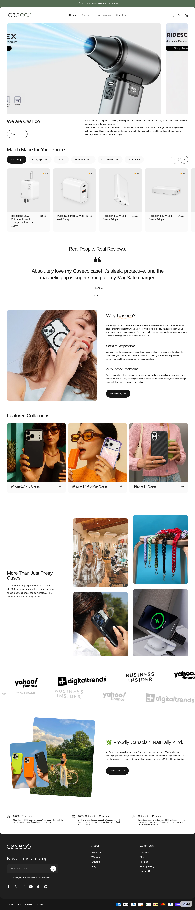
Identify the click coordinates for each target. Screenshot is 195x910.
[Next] (184, 160)
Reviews (144, 852)
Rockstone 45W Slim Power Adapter (161, 217)
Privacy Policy (147, 866)
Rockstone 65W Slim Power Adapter (115, 217)
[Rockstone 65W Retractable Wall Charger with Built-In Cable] (28, 190)
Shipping (95, 861)
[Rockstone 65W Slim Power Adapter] (120, 190)
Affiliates (144, 861)
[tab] (16, 160)
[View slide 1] (94, 295)
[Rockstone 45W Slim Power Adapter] (166, 190)
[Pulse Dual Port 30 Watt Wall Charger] (74, 190)
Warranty (95, 857)
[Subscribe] (53, 869)
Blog (142, 857)
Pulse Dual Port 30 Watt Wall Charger (70, 217)
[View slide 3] (101, 295)
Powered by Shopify (34, 904)
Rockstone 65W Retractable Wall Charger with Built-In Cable (22, 220)
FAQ (93, 866)
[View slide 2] (97, 295)
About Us (96, 852)
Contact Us (145, 871)
